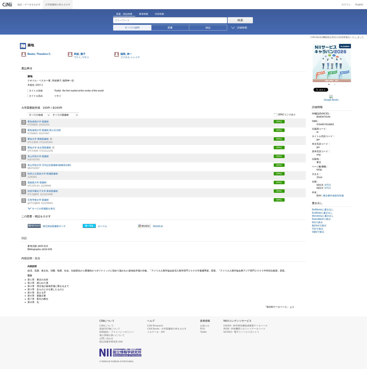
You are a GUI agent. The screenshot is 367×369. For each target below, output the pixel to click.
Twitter (203, 332)
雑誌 (207, 27)
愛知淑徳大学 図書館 (38, 121)
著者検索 (143, 14)
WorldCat (158, 226)
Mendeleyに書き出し (323, 216)
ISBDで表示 (318, 232)
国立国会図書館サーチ (54, 226)
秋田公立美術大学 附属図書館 (43, 173)
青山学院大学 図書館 (38, 156)
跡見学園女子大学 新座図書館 (43, 191)
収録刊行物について (109, 328)
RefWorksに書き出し (323, 209)
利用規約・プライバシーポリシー (116, 332)
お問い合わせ (106, 338)
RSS (202, 328)
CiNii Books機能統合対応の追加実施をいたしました (337, 37)
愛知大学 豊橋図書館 (38, 139)
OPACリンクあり (287, 114)
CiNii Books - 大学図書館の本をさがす (167, 328)
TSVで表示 (317, 229)
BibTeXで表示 (319, 225)
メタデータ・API (156, 332)
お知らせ (204, 325)
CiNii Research (155, 325)
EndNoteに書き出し (322, 213)
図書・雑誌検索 (124, 14)
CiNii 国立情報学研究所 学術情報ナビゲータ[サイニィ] (7, 4)
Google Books (331, 100)
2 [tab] (336, 84)
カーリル (102, 226)
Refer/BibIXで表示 (321, 219)
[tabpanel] (331, 63)
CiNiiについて (106, 325)
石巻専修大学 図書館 (38, 200)
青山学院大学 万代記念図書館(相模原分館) (49, 165)
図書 (170, 27)
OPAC (279, 121)
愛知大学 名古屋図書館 (39, 147)
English (359, 4)
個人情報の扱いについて (112, 335)
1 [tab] (330, 84)
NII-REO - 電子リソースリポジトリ (241, 332)
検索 (240, 20)
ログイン (346, 4)
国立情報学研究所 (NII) (111, 341)
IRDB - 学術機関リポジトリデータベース (244, 328)
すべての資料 (132, 27)
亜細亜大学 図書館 (37, 182)
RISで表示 (317, 222)
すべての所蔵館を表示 (43, 208)
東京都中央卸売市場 (333, 195)
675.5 (328, 185)
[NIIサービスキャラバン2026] (332, 63)
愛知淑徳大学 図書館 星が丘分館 (44, 130)
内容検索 (159, 14)
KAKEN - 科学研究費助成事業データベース (245, 325)
